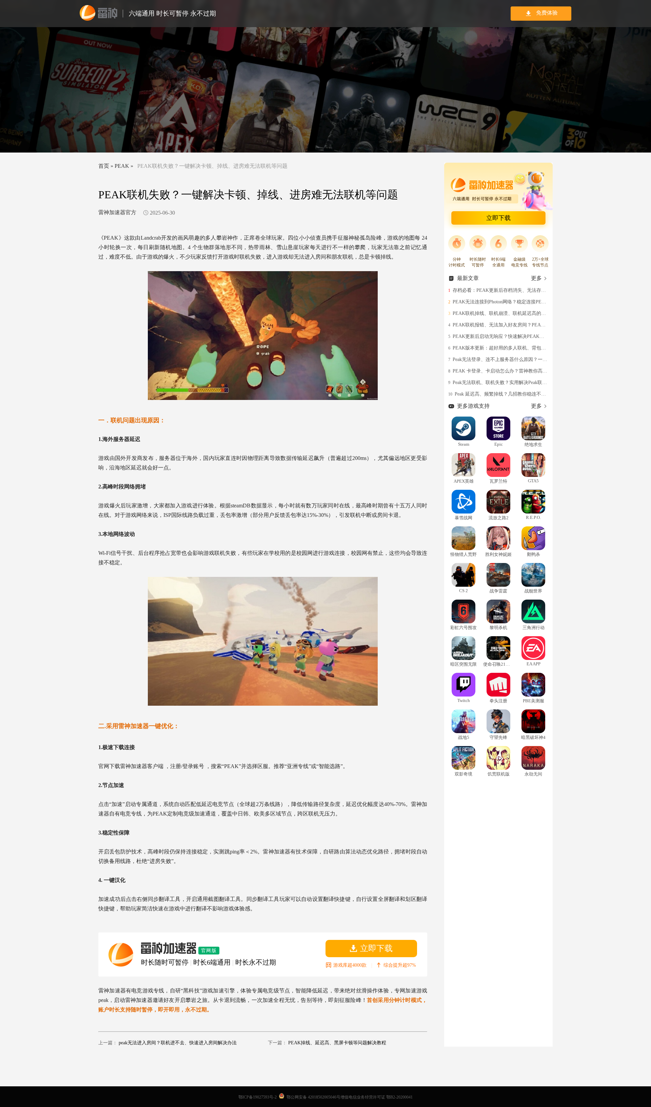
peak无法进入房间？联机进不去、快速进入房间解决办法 (178, 1042)
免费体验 (547, 13)
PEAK (122, 166)
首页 (103, 166)
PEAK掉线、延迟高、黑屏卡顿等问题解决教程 (337, 1042)
